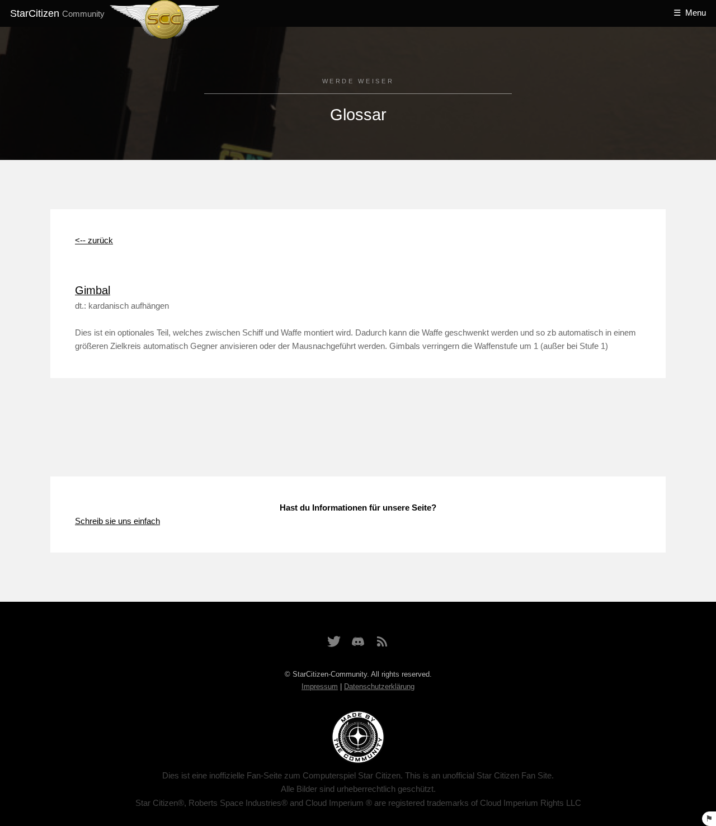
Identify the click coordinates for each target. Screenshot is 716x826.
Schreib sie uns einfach (117, 521)
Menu (695, 12)
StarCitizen (57, 13)
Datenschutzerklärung (379, 686)
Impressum (320, 686)
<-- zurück (94, 240)
